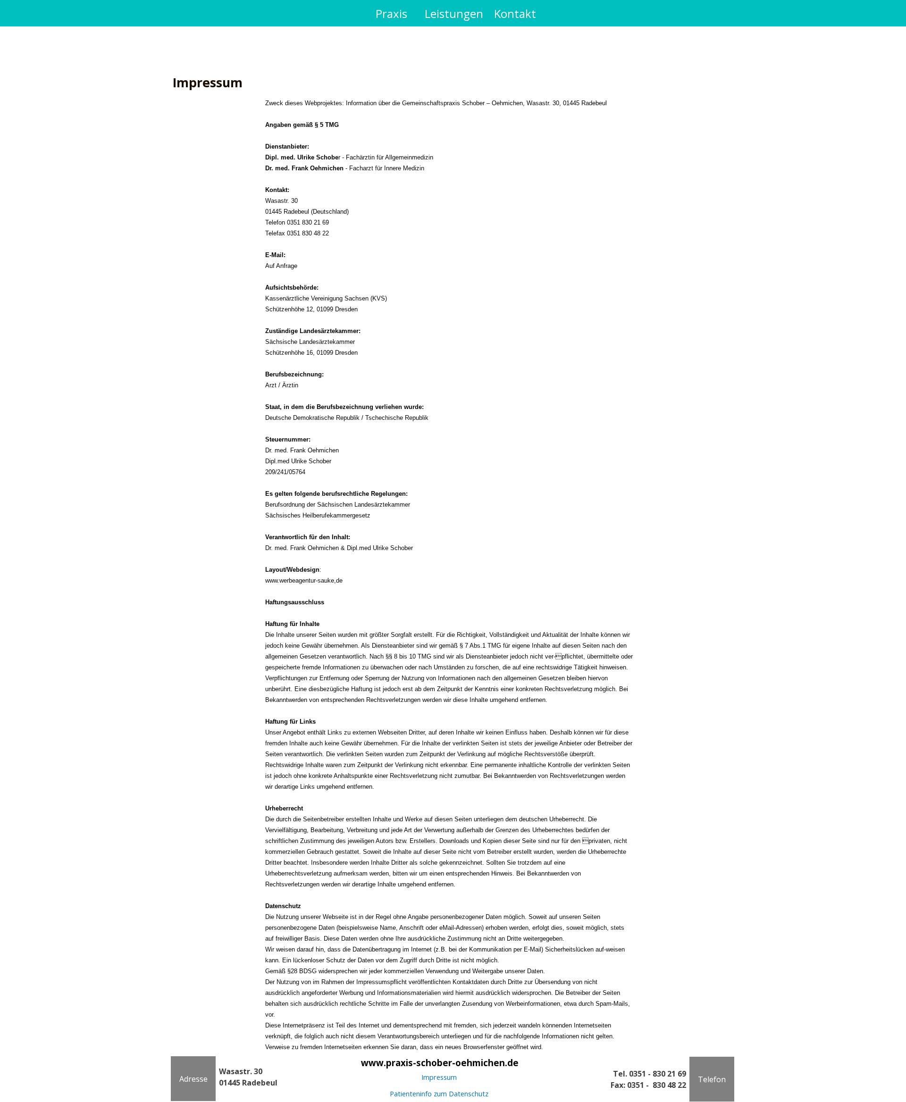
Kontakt (515, 13)
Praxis (391, 13)
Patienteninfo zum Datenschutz (439, 1093)
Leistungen (454, 13)
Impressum (439, 1077)
